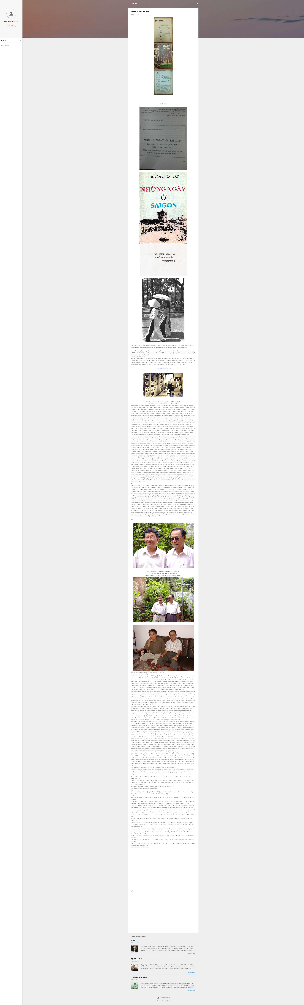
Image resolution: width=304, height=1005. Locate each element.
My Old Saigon (163, 103)
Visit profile (11, 25)
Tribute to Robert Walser (139, 977)
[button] (194, 11)
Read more (191, 954)
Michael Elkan (166, 1000)
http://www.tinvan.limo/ (11, 21)
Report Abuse (5, 45)
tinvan (134, 4)
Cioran (133, 940)
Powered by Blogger (164, 997)
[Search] (197, 4)
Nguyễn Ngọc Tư (136, 959)
